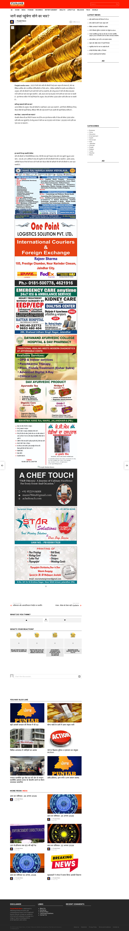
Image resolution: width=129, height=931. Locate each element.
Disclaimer (43, 910)
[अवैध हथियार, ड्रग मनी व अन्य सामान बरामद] (64, 765)
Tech (88, 10)
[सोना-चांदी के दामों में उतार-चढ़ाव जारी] (64, 712)
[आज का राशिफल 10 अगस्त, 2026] (27, 863)
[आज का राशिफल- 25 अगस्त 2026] (64, 804)
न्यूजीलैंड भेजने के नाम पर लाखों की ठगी (99, 47)
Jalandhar (92, 143)
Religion (80, 10)
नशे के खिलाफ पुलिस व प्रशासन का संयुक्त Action (62, 751)
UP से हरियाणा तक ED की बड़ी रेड (23, 845)
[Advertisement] (46, 138)
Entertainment (51, 10)
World (95, 10)
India (23, 10)
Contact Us (43, 915)
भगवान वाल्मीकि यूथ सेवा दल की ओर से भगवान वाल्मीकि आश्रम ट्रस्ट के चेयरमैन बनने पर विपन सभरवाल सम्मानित (27, 780)
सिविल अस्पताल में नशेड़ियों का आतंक (23, 750)
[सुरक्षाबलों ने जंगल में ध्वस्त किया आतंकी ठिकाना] (64, 863)
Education (92, 134)
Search (117, 5)
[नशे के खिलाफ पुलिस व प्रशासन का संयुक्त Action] (64, 738)
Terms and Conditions (46, 913)
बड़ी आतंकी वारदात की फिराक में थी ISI (24, 725)
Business (39, 10)
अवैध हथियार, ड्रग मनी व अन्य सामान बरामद (63, 778)
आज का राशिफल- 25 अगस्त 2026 (60, 816)
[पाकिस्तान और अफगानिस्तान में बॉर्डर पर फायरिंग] (2, 465)
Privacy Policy (44, 911)
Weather (91, 153)
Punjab (30, 10)
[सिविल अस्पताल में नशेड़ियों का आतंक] (27, 738)
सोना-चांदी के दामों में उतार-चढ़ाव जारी (60, 725)
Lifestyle (71, 10)
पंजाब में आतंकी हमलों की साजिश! (97, 54)
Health (62, 10)
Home (17, 10)
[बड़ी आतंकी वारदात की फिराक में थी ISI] (27, 712)
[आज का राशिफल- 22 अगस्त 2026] (64, 833)
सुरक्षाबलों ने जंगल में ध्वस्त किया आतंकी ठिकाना (64, 875)
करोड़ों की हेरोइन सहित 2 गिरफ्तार (97, 50)
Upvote (26, 620)
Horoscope (92, 140)
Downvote (65, 620)
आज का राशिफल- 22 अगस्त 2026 (60, 845)
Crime (91, 132)
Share (12, 27)
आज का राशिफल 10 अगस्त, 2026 (23, 875)
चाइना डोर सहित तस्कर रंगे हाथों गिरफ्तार (99, 43)
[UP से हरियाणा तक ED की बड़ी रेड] (27, 833)
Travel (91, 151)
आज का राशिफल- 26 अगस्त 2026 (23, 796)
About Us (43, 908)
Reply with (79, 676)
